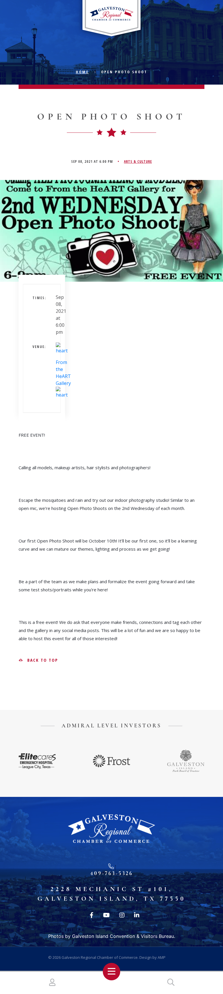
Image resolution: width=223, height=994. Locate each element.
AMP (162, 957)
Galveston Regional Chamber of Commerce (100, 957)
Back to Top (42, 660)
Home (82, 71)
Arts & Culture (138, 161)
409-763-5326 (111, 873)
